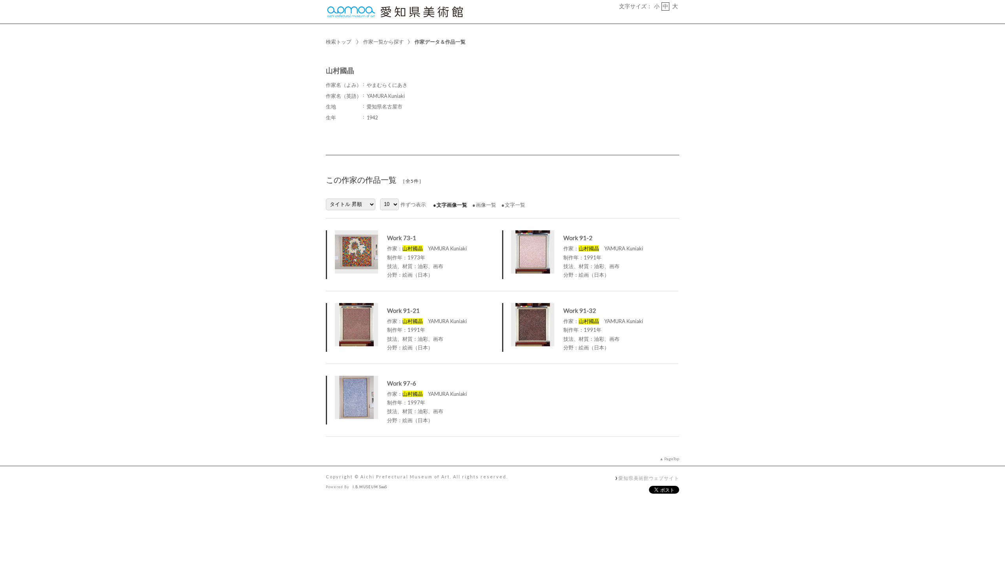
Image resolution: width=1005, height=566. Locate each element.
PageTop (671, 458)
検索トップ (338, 42)
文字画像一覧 (452, 205)
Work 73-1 (401, 237)
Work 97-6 (401, 383)
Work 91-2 (577, 237)
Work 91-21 (403, 310)
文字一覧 (515, 205)
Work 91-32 (579, 310)
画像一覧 (486, 205)
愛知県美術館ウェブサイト (648, 478)
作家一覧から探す (383, 42)
